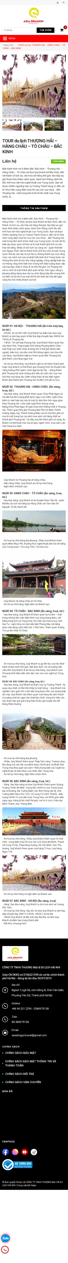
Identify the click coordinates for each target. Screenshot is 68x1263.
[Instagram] (15, 1152)
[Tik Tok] (34, 1152)
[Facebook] (5, 1152)
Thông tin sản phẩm (34, 208)
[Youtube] (24, 1152)
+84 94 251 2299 (22, 1008)
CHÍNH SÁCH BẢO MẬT (20, 1053)
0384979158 (41, 1008)
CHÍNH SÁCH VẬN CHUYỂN (23, 1082)
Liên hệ (9, 161)
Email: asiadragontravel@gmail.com (29, 1033)
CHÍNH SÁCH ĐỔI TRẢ (19, 1074)
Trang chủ (8, 45)
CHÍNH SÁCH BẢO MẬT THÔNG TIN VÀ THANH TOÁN (30, 1063)
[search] (21, 30)
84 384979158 (20, 1021)
